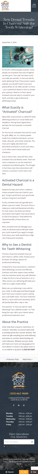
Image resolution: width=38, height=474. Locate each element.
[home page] (5, 6)
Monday (9, 413)
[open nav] (34, 5)
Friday (8, 424)
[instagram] (24, 405)
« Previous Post (12, 359)
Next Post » (27, 359)
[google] (19, 405)
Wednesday (10, 419)
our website (8, 349)
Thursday (10, 422)
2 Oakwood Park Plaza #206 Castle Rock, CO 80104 (19, 399)
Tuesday (9, 416)
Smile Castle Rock (8, 327)
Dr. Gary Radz (12, 330)
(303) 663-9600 (19, 393)
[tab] (4, 446)
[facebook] (14, 405)
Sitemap (25, 459)
